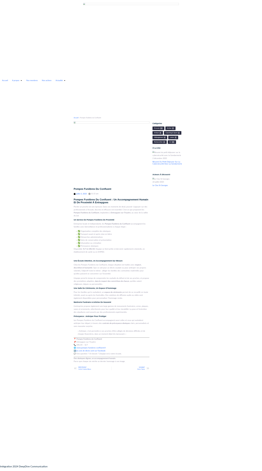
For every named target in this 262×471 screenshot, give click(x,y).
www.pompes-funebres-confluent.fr (91, 348)
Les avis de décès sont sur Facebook (90, 351)
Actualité (59, 80)
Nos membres (32, 80)
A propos (15, 80)
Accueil (5, 80)
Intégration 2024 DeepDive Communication (23, 466)
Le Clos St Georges (160, 185)
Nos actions (46, 80)
